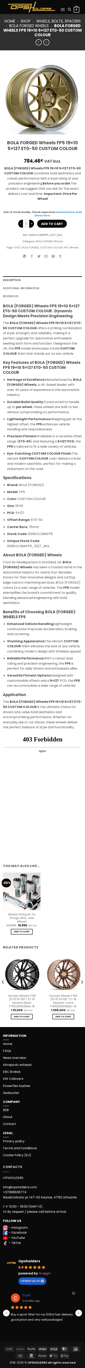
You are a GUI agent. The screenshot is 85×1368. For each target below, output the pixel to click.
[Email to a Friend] (46, 256)
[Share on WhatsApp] (24, 256)
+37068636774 (14, 1192)
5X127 (17, 247)
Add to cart (52, 224)
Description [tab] (12, 280)
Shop (26, 21)
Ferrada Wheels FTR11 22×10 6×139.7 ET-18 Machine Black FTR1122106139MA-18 (22, 1001)
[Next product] (39, 42)
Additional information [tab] (21, 288)
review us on (30, 1280)
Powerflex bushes (16, 1086)
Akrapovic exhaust (17, 1064)
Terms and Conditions (20, 1148)
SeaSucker (11, 1093)
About (7, 1117)
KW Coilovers (13, 1078)
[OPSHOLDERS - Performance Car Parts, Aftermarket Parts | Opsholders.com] (31, 7)
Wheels (74, 247)
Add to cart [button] (22, 931)
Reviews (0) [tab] (10, 296)
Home (10, 21)
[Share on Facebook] (31, 256)
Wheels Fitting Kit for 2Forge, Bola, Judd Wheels (22, 918)
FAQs (7, 1051)
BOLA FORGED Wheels (29, 25)
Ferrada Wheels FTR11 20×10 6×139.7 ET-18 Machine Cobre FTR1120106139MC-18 (63, 1001)
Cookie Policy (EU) (17, 1155)
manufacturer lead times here (58, 213)
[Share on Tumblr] (60, 256)
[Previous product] (46, 42)
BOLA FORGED (30, 247)
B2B (6, 1110)
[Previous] (3, 990)
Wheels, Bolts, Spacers (58, 21)
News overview (14, 1058)
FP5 (66, 247)
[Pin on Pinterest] (53, 256)
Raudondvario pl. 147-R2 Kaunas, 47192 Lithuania (40, 1197)
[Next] (81, 990)
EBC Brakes (12, 1071)
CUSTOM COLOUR (51, 247)
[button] (62, 9)
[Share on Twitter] (39, 256)
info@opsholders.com (20, 1187)
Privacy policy (14, 1141)
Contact (9, 1124)
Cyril (26, 1295)
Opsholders (29, 1261)
